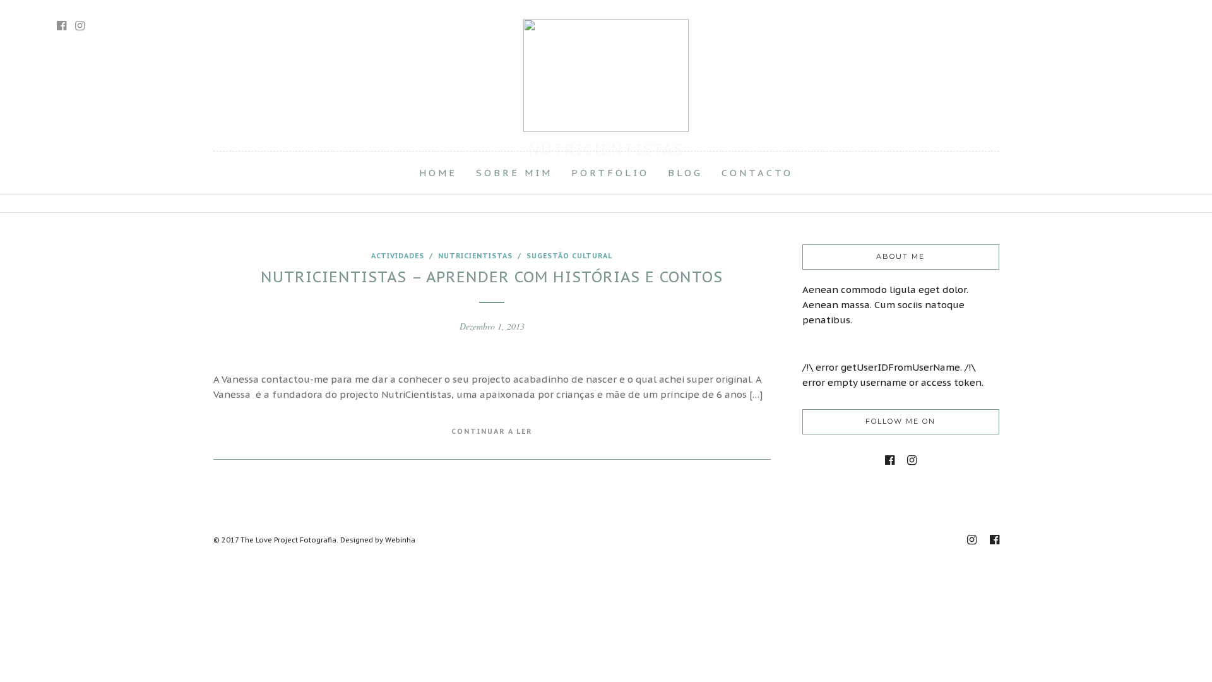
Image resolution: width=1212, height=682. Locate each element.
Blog (685, 173)
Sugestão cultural (569, 255)
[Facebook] (889, 460)
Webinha (400, 539)
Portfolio (610, 173)
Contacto (757, 173)
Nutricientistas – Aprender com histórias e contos (492, 277)
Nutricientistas (475, 255)
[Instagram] (80, 26)
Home (438, 173)
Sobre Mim (514, 173)
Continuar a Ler (491, 431)
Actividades (397, 255)
